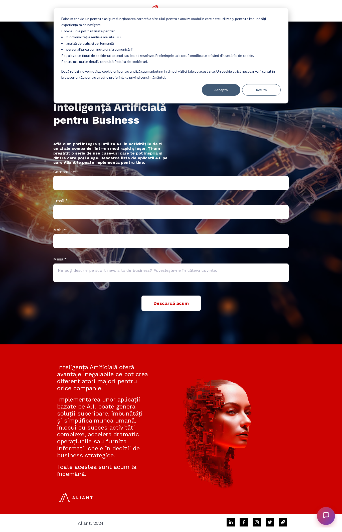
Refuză (261, 90)
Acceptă (221, 90)
